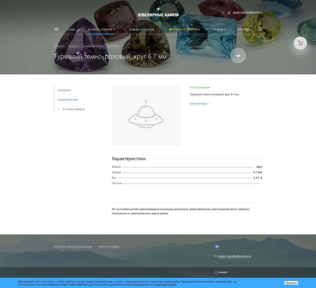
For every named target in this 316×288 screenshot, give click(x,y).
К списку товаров (73, 109)
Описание (64, 90)
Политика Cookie (165, 284)
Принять (291, 283)
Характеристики (68, 99)
